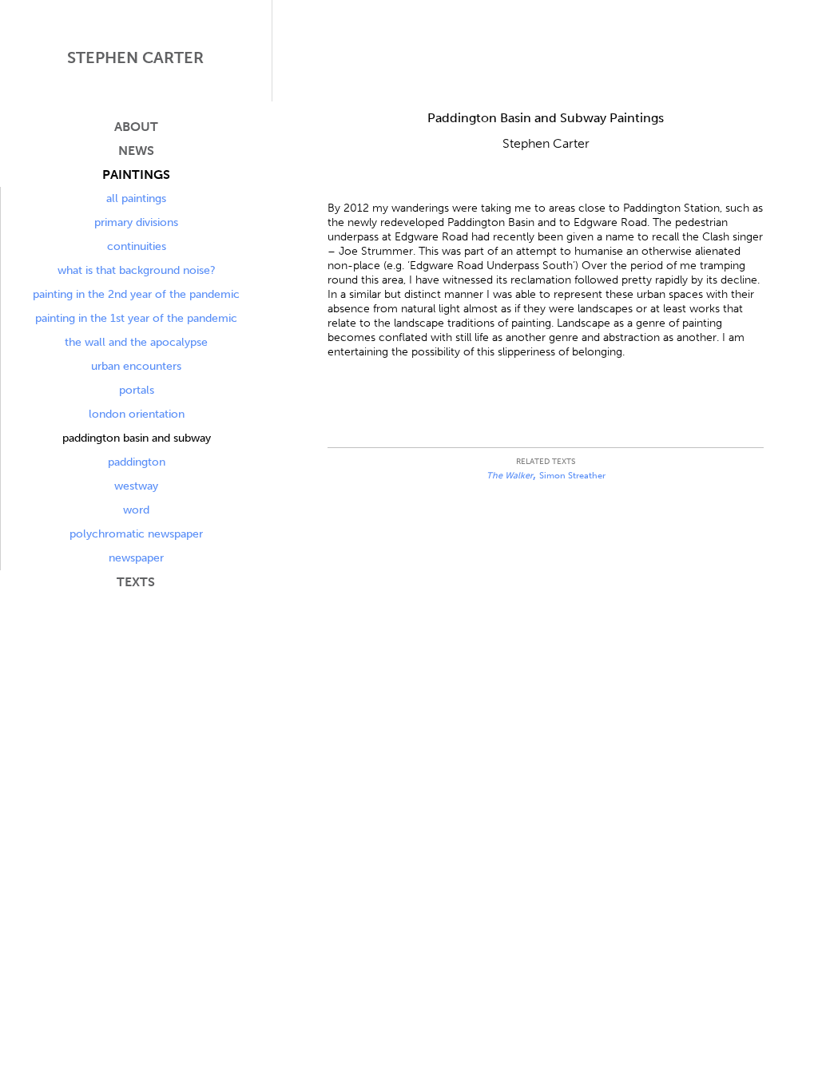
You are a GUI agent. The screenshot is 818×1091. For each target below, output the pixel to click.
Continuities (136, 246)
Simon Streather (572, 475)
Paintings (136, 174)
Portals (136, 390)
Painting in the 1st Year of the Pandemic (136, 318)
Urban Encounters (136, 366)
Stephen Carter (135, 57)
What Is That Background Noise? (137, 270)
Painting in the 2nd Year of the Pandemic (136, 294)
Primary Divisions (136, 222)
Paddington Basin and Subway (136, 438)
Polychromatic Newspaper (136, 534)
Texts (136, 581)
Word (136, 510)
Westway (136, 486)
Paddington (136, 462)
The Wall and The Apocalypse (136, 342)
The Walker (509, 475)
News (136, 150)
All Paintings (136, 198)
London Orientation (137, 414)
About (136, 126)
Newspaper (136, 558)
